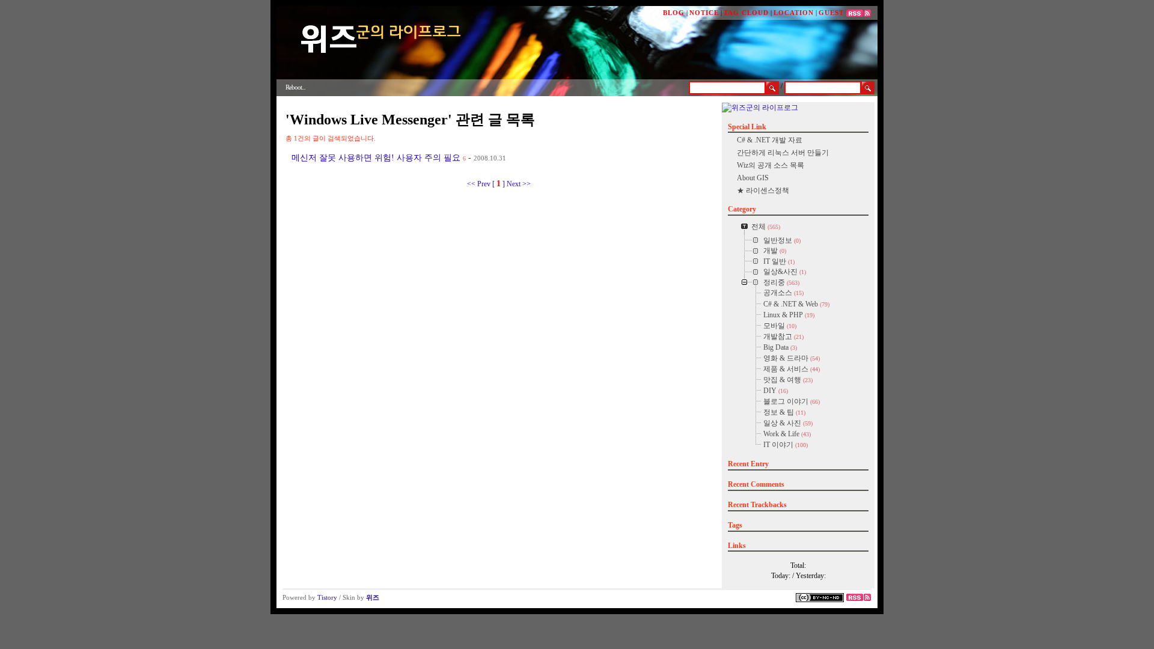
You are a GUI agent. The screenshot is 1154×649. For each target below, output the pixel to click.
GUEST (831, 12)
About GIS (753, 178)
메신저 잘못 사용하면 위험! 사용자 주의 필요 (376, 157)
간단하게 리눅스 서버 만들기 (783, 152)
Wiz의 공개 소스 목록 (770, 165)
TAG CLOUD (746, 12)
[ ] (498, 184)
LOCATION (794, 12)
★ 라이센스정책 (763, 190)
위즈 (372, 597)
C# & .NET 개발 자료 (769, 140)
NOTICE (704, 12)
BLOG (674, 12)
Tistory (327, 597)
